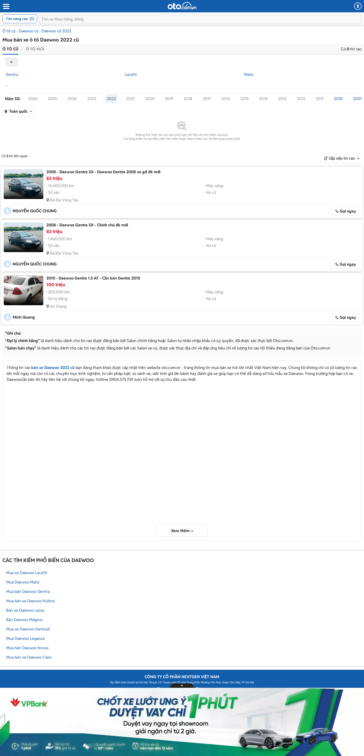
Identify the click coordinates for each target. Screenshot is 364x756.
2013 (282, 98)
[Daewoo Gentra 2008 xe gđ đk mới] (23, 184)
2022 (111, 98)
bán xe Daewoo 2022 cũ (53, 367)
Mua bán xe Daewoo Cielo (29, 657)
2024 (72, 98)
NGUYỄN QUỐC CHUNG (35, 211)
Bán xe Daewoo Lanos (25, 610)
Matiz (249, 74)
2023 (91, 98)
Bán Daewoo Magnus (24, 619)
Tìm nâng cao (17, 19)
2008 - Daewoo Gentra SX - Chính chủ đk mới (87, 225)
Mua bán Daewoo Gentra (28, 591)
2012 (301, 98)
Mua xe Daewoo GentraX (28, 629)
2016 (225, 98)
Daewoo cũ (28, 31)
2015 (244, 98)
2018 (188, 98)
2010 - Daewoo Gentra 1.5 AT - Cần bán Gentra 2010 (93, 278)
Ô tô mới (35, 49)
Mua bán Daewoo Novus (27, 647)
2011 (319, 98)
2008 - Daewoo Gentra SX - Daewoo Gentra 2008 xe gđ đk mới (103, 171)
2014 (263, 98)
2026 (32, 98)
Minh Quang (24, 317)
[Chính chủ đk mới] (23, 237)
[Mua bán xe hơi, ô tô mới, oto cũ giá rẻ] (182, 5)
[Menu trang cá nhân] (358, 6)
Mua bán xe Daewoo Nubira (30, 601)
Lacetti (131, 74)
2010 (338, 98)
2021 (130, 98)
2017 (207, 98)
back (11, 62)
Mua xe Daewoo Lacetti (26, 572)
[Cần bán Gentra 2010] (23, 290)
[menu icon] (5, 6)
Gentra (12, 74)
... (7, 84)
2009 (357, 98)
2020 (150, 98)
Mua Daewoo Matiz (23, 582)
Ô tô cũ (9, 31)
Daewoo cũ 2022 (56, 31)
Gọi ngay (348, 211)
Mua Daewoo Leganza (25, 638)
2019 (169, 98)
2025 (52, 98)
